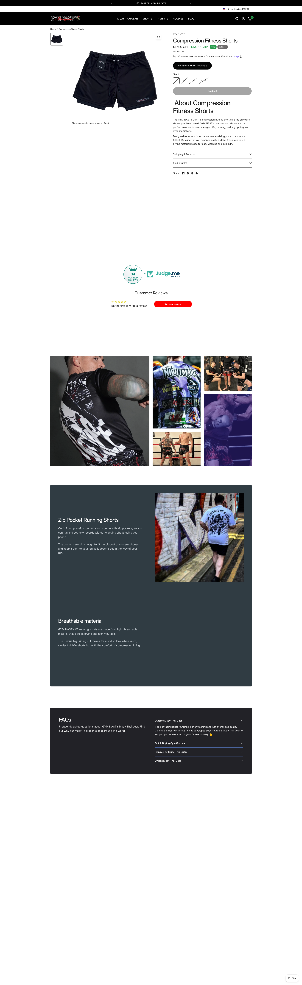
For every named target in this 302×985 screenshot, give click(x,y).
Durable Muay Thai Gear (168, 720)
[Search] (237, 18)
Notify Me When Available (192, 65)
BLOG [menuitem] (191, 18)
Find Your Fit (180, 163)
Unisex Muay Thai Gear (168, 760)
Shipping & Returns (184, 154)
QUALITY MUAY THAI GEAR (153, 3)
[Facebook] (183, 173)
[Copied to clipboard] (197, 173)
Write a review (173, 304)
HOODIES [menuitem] (178, 18)
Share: (176, 173)
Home (53, 29)
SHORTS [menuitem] (147, 18)
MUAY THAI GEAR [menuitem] (127, 18)
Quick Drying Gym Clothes (170, 743)
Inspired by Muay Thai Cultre (171, 751)
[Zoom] (158, 37)
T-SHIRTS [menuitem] (162, 18)
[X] (188, 173)
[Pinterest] (192, 173)
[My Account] (243, 18)
